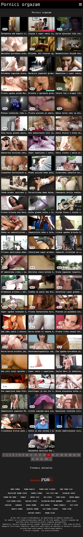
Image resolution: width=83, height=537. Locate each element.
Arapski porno (32, 509)
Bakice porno (17, 509)
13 (40, 455)
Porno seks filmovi (47, 489)
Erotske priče (31, 501)
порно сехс (34, 497)
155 (46, 459)
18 (61, 455)
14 (44, 455)
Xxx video (48, 497)
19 (66, 455)
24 (37, 459)
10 (27, 455)
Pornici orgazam (32, 530)
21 (74, 455)
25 (41, 459)
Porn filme (67, 509)
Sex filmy (74, 505)
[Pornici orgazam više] (80, 4)
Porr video (60, 497)
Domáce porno (36, 493)
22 (79, 455)
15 (48, 455)
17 (57, 455)
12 (35, 455)
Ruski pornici (60, 505)
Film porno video (14, 501)
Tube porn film (66, 489)
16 (53, 455)
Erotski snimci (34, 513)
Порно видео (74, 497)
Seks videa (45, 505)
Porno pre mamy (10, 497)
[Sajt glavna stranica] (41, 479)
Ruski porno (31, 505)
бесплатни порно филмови (51, 501)
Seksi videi (71, 501)
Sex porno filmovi (50, 509)
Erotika (8, 505)
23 (33, 459)
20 (70, 455)
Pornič (23, 497)
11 (31, 455)
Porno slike (50, 513)
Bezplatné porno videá (17, 493)
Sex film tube (52, 493)
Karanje (19, 505)
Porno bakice (29, 489)
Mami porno (15, 489)
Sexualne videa (68, 493)
